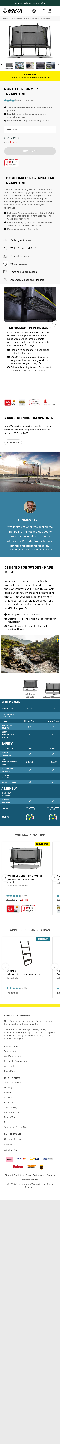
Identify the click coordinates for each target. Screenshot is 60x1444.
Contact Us (9, 1144)
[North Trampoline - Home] (21, 11)
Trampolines (17, 18)
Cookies (8, 1097)
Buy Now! (30, 151)
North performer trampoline (38, 18)
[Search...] (44, 11)
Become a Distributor (14, 1112)
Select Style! (12, 978)
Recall (7, 1122)
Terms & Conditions (13, 1082)
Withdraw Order (12, 1150)
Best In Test (9, 1117)
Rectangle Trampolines (15, 1061)
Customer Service (12, 1139)
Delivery (8, 1087)
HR (39, 10)
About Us (8, 1102)
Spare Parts (9, 1071)
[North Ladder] (25, 953)
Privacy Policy (32, 1175)
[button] (30, 240)
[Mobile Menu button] (55, 11)
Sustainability (10, 1107)
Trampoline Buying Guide (16, 1127)
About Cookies (47, 1175)
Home (5, 18)
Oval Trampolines (12, 1056)
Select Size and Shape (17, 885)
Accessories (10, 1066)
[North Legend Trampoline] (25, 859)
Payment (8, 1092)
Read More (13, 442)
